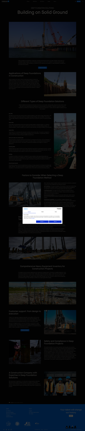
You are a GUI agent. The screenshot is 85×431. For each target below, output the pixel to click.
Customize (42, 221)
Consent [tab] (29, 211)
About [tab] (56, 211)
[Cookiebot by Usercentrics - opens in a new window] (57, 209)
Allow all (55, 221)
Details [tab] (42, 211)
